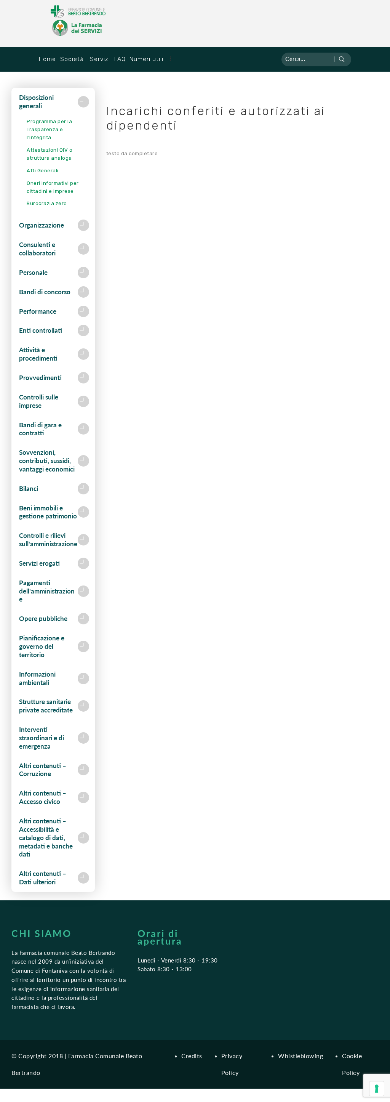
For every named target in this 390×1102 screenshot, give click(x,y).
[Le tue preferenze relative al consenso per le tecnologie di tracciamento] (376, 1088)
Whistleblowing (300, 1055)
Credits (191, 1055)
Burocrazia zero (47, 203)
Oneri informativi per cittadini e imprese (53, 187)
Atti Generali (43, 170)
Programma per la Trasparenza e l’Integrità (49, 129)
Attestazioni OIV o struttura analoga (49, 154)
